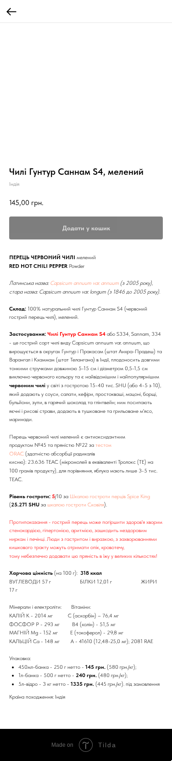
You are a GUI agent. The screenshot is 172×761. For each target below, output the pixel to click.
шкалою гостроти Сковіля (75, 504)
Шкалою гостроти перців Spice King (110, 496)
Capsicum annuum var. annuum (84, 283)
